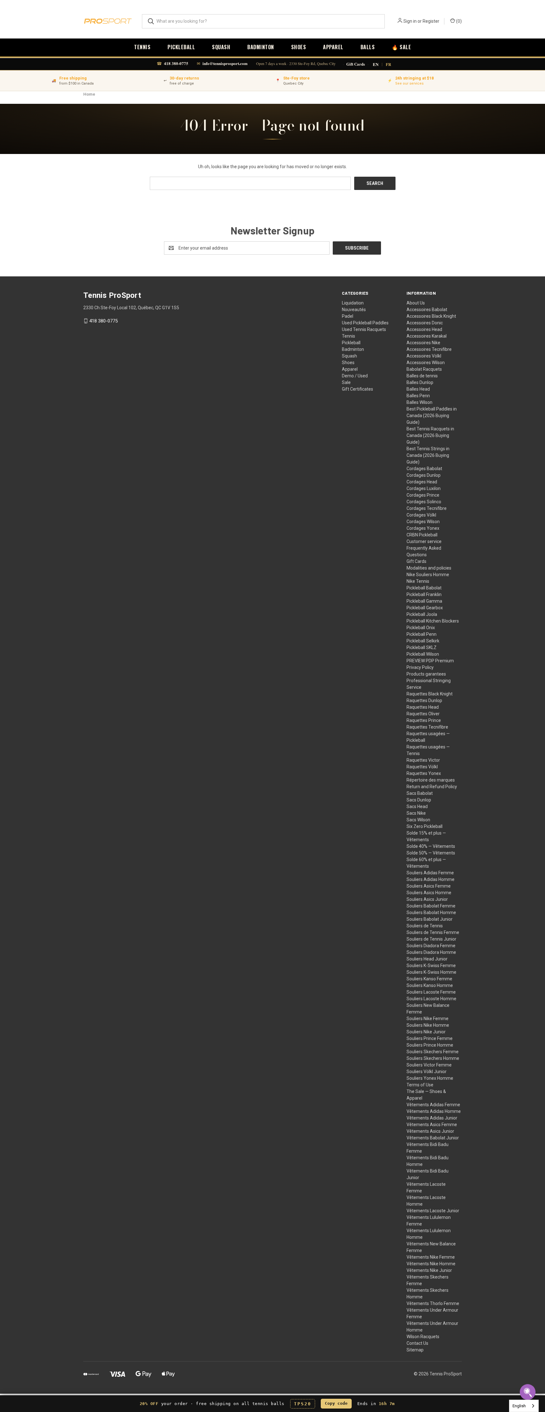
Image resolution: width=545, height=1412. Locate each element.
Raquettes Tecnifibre (427, 727)
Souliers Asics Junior (427, 899)
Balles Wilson (419, 402)
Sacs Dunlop (419, 799)
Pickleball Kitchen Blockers (433, 620)
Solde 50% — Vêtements (431, 852)
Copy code (336, 1403)
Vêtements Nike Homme (431, 1263)
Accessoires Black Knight (431, 316)
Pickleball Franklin (424, 594)
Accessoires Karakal (427, 336)
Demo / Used (355, 375)
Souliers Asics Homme (429, 892)
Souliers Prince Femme (430, 1038)
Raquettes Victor (423, 760)
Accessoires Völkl (424, 355)
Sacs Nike (416, 813)
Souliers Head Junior (427, 958)
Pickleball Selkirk (423, 640)
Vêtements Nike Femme (431, 1257)
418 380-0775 (176, 63)
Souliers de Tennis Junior (431, 939)
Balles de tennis (422, 375)
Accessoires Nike (423, 342)
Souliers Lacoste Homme (431, 998)
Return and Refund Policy (432, 786)
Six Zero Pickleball (424, 826)
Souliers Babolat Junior (430, 919)
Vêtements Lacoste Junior (433, 1210)
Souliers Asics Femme (429, 886)
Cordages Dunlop (424, 475)
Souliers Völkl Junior (427, 1071)
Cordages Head (422, 481)
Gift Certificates (357, 389)
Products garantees (426, 673)
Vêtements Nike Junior (429, 1270)
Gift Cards (355, 64)
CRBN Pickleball (422, 534)
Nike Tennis (418, 581)
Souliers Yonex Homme (430, 1078)
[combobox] (524, 1406)
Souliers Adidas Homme (430, 879)
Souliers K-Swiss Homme (431, 972)
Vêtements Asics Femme (432, 1124)
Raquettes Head (423, 707)
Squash (221, 47)
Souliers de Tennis (425, 925)
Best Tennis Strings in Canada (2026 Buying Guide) (428, 455)
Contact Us (417, 1343)
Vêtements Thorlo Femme (433, 1303)
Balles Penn (418, 395)
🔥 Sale (401, 47)
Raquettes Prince (424, 720)
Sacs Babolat (420, 793)
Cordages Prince (423, 495)
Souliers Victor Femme (429, 1064)
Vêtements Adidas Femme (433, 1104)
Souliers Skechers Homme (433, 1058)
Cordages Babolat (424, 468)
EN (375, 64)
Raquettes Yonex (424, 773)
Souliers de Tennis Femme (433, 932)
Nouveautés (354, 309)
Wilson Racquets (423, 1336)
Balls (367, 47)
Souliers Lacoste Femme (431, 992)
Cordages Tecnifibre (427, 508)
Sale (346, 382)
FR (388, 64)
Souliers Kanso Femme (429, 978)
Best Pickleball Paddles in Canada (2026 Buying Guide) (432, 415)
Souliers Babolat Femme (431, 905)
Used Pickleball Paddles (365, 322)
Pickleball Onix (421, 627)
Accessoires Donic (425, 322)
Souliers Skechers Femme (433, 1051)
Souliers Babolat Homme (431, 912)
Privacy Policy (420, 667)
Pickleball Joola (422, 614)
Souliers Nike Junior (426, 1031)
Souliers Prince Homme (430, 1045)
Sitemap (415, 1349)
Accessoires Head (424, 329)
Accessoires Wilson (426, 362)
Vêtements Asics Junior (430, 1131)
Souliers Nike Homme (428, 1025)
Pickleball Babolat (424, 587)
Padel (347, 316)
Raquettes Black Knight (430, 693)
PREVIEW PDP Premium (430, 660)
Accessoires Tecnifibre (429, 349)
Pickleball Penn (422, 634)
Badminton (260, 47)
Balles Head (418, 389)
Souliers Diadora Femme (431, 945)
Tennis (142, 47)
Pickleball (181, 47)
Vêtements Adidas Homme (434, 1111)
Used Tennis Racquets (364, 329)
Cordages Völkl (421, 514)
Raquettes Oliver (423, 713)
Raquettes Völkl (422, 766)
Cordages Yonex (423, 528)
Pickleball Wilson (423, 654)
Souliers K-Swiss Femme (431, 965)
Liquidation (353, 302)
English (519, 1405)
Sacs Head (417, 806)
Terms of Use (420, 1084)
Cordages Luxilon (424, 488)
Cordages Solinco (424, 501)
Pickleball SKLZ (422, 647)
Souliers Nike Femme (427, 1018)
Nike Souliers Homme (428, 574)
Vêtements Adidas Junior (432, 1117)
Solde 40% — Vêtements (431, 846)
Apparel (333, 47)
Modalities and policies (429, 567)
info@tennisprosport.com (225, 63)
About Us (416, 302)
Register (431, 21)
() (458, 21)
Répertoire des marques (431, 780)
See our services (409, 83)
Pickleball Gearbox (425, 607)
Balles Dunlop (420, 382)
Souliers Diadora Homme (431, 952)
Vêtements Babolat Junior (433, 1137)
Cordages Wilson (423, 521)
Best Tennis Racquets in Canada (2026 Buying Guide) (430, 435)
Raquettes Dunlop (424, 700)
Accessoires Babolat (427, 309)
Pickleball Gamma (424, 601)
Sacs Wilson (418, 819)
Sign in (410, 21)
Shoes (298, 47)
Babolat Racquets (424, 369)
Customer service (424, 541)
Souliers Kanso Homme (430, 985)
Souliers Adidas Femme (430, 872)
